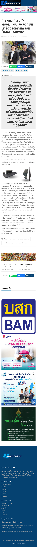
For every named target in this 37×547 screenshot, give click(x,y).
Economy (4, 489)
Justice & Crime (6, 503)
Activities (4, 508)
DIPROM (12, 239)
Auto (2, 512)
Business (4, 496)
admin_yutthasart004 (22, 36)
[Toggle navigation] (33, 3)
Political (3, 494)
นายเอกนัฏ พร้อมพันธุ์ (8, 243)
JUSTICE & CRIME (22, 70)
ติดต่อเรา (4, 515)
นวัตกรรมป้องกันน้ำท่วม (24, 239)
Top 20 (3, 487)
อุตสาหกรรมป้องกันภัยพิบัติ (22, 243)
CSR (3, 510)
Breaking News (6, 484)
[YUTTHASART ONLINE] (10, 3)
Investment (5, 506)
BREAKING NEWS (8, 70)
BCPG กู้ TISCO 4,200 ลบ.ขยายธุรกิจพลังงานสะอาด (26, 267)
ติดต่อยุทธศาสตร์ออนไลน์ (18, 543)
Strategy (4, 491)
